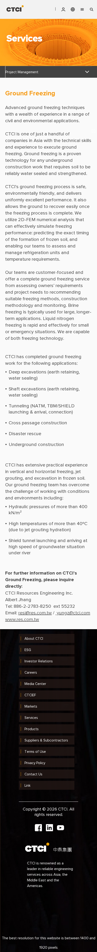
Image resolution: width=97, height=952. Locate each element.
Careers (30, 672)
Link (27, 785)
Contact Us (33, 774)
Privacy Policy (34, 763)
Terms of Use (35, 751)
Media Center (35, 684)
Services (31, 718)
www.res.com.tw (22, 619)
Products (31, 729)
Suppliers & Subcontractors (46, 740)
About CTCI (33, 638)
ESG (27, 650)
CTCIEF (30, 695)
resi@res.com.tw (35, 612)
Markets (30, 706)
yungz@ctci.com (73, 612)
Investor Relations (38, 661)
